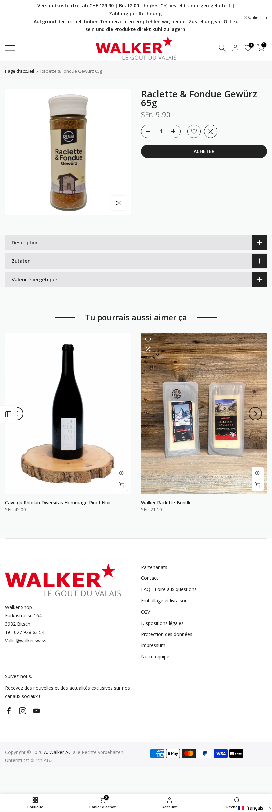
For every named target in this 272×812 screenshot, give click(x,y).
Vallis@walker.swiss (25, 640)
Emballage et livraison (164, 600)
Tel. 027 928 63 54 (24, 632)
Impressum (153, 645)
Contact (149, 578)
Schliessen (18, 18)
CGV (145, 612)
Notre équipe (155, 656)
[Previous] (16, 413)
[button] (255, 808)
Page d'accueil (19, 71)
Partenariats (154, 567)
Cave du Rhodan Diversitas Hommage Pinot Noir (58, 502)
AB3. (49, 760)
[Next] (255, 413)
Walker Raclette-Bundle (166, 502)
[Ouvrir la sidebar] (8, 414)
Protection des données (166, 634)
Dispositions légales (162, 623)
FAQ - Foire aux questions (169, 589)
